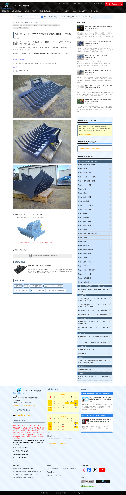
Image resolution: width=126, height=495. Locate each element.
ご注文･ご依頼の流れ (63, 3)
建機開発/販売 (5, 11)
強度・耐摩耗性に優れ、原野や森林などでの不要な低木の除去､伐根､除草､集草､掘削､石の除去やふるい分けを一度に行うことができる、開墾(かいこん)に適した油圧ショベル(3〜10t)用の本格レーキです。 (50, 271)
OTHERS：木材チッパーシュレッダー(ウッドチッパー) (93, 328)
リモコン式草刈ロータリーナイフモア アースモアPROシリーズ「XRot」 (93, 299)
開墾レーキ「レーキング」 (31, 22)
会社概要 (100, 3)
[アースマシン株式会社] (27, 391)
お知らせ (86, 3)
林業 (54, 16)
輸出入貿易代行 (83, 11)
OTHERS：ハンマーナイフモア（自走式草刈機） (92, 310)
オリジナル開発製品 (38, 290)
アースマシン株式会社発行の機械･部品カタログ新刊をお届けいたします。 (100, 421)
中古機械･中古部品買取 (45, 11)
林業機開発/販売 (27, 25)
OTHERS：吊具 (83, 353)
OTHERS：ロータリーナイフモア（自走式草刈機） (93, 314)
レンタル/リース (57, 11)
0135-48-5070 (22, 458)
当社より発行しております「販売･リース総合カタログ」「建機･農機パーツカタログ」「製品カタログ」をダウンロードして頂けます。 (97, 428)
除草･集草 (74, 16)
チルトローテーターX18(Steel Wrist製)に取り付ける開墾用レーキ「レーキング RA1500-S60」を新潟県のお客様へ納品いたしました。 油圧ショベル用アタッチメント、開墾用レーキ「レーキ (95, 50)
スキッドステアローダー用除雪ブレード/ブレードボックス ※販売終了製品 (93, 361)
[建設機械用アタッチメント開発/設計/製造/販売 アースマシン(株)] (15, 6)
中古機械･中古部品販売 (30, 11)
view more (95, 17)
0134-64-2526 (22, 447)
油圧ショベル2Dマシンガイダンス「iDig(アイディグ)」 (93, 377)
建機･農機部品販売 (16, 11)
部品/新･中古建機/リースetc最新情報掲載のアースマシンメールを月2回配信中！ (100, 399)
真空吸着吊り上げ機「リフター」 (88, 349)
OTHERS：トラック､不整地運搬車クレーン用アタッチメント (93, 290)
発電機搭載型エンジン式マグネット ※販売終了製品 (93, 337)
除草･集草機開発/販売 (54, 25)
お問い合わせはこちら (114, 4)
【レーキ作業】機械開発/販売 (21, 28)
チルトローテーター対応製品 (63, 16)
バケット (80, 16)
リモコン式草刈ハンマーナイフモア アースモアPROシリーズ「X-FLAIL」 (92, 305)
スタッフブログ (93, 3)
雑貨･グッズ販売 (94, 11)
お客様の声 (80, 3)
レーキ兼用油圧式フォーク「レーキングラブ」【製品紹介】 (34, 243)
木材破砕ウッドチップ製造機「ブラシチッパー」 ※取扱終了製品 (92, 322)
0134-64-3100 (22, 451)
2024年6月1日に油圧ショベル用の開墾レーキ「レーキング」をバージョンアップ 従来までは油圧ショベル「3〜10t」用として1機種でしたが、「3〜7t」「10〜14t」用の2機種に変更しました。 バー (95, 94)
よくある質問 (73, 3)
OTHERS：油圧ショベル (85, 369)
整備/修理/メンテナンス (71, 11)
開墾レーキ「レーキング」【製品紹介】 (39, 265)
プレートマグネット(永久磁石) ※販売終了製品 (92, 342)
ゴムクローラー (87, 16)
